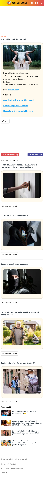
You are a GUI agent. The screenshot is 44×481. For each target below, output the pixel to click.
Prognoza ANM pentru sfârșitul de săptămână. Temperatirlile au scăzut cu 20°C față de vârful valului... (27, 423)
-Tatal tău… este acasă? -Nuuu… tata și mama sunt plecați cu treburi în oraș (19, 166)
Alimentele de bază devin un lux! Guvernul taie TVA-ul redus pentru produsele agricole (24, 443)
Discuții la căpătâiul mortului (14, 39)
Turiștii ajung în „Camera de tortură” (18, 363)
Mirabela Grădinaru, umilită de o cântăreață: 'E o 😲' (24, 412)
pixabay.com (13, 90)
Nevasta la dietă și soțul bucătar (18, 111)
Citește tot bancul (9, 206)
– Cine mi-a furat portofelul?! (14, 215)
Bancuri (3, 37)
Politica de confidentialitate (12, 468)
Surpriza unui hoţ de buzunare (14, 264)
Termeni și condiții (8, 464)
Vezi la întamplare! (8, 155)
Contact (4, 473)
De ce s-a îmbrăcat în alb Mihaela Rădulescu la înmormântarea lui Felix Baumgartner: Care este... (25, 433)
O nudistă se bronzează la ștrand (18, 100)
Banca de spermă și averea (15, 105)
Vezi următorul (34, 155)
